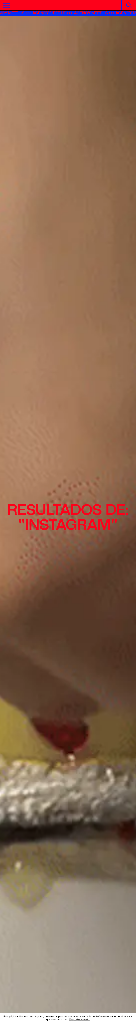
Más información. (79, 1019)
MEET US (26, 13)
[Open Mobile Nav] (6, 5)
